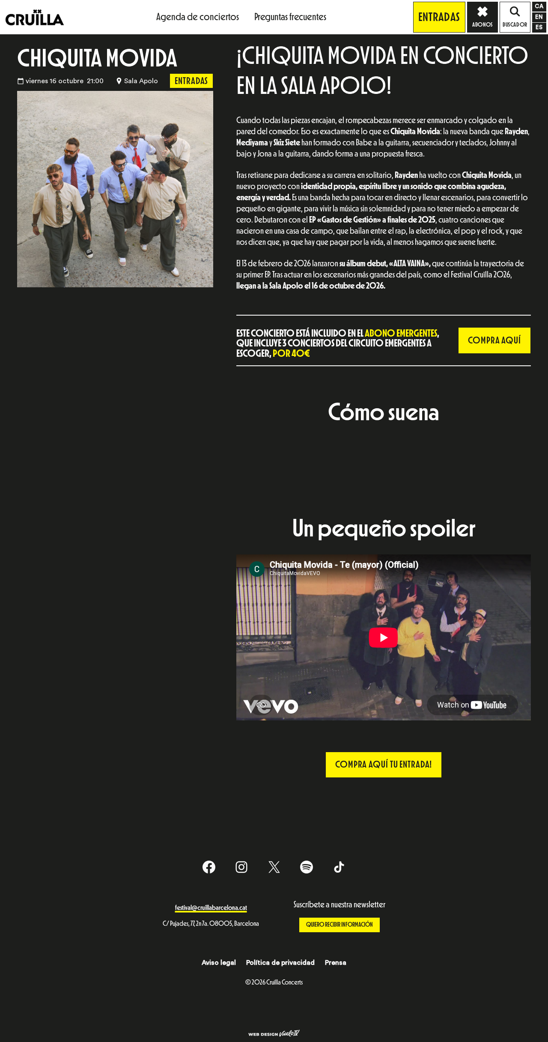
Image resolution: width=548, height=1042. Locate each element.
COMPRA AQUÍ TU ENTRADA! (383, 764)
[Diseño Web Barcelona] (274, 1034)
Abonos (482, 25)
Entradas (439, 17)
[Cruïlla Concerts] (35, 16)
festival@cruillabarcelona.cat (211, 907)
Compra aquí (494, 340)
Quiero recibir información (339, 925)
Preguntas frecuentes (290, 17)
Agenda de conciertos (197, 17)
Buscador (515, 25)
